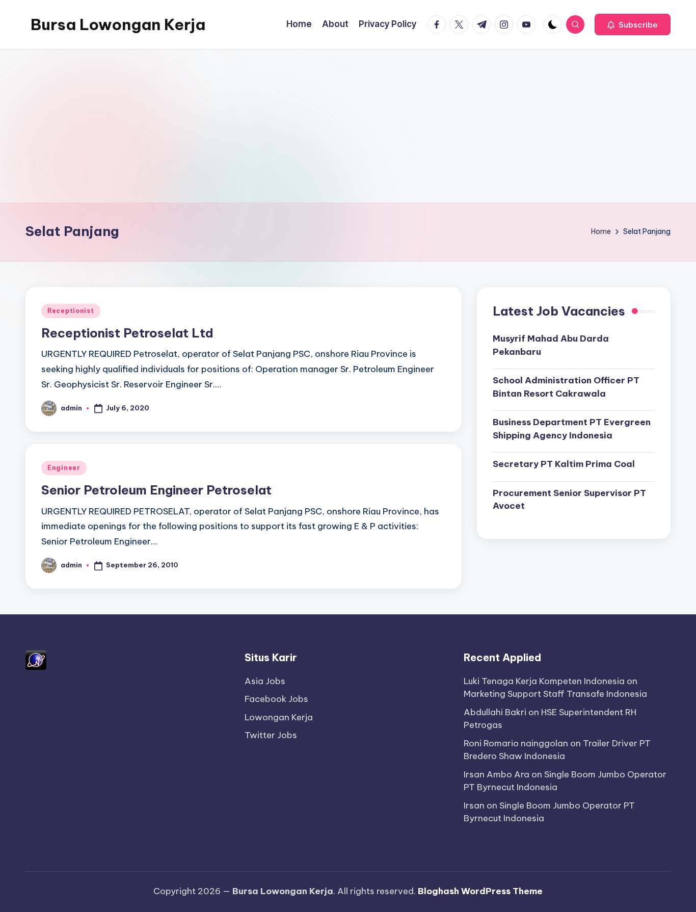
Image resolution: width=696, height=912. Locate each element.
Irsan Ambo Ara (496, 774)
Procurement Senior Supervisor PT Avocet (569, 499)
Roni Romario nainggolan (516, 743)
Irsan (474, 805)
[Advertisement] (348, 126)
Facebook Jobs (276, 699)
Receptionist (70, 311)
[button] (633, 24)
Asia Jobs (265, 681)
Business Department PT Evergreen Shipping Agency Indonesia (572, 428)
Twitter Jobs (271, 735)
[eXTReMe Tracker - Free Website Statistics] (35, 659)
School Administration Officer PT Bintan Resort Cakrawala (566, 387)
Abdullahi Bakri (495, 712)
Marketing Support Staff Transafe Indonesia (555, 693)
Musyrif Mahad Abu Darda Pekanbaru (551, 345)
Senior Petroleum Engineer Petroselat (156, 490)
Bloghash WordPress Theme (480, 891)
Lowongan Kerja (279, 717)
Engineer (64, 468)
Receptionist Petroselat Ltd (127, 333)
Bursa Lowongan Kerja (118, 24)
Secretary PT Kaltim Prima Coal (564, 464)
